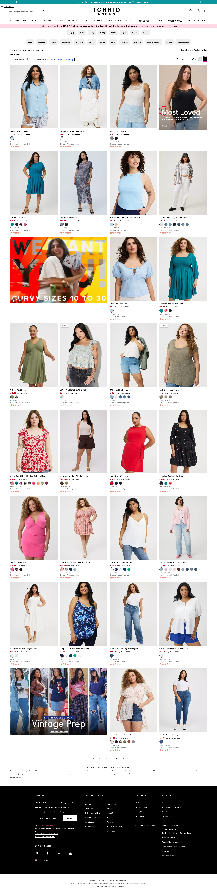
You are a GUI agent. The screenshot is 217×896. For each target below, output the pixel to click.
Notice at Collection (169, 855)
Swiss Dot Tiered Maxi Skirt (72, 131)
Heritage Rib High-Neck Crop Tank (125, 217)
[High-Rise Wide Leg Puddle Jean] (133, 614)
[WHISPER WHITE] (112, 138)
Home (12, 50)
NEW (34, 21)
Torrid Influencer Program (171, 807)
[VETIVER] (161, 397)
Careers (165, 803)
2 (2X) (102, 33)
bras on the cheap (57, 774)
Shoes (169, 42)
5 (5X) (135, 33)
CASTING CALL (175, 21)
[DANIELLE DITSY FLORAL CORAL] (62, 569)
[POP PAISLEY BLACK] (21, 224)
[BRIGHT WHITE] (161, 656)
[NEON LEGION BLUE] (112, 224)
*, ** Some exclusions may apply (108, 886)
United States (9, 7)
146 (192, 59)
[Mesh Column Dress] (83, 183)
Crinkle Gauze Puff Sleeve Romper (75, 562)
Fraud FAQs (111, 822)
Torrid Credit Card (141, 807)
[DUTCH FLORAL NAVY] (116, 569)
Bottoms (66, 42)
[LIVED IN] (161, 569)
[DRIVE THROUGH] (178, 224)
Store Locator (90, 822)
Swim (102, 42)
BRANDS (158, 21)
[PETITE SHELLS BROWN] (129, 741)
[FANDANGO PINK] (12, 569)
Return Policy (89, 826)
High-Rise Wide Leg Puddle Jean (124, 648)
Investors (165, 851)
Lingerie (137, 42)
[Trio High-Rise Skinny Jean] (183, 700)
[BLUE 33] (112, 397)
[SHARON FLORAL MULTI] (25, 483)
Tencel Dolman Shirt (19, 131)
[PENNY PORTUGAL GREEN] (124, 741)
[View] (205, 59)
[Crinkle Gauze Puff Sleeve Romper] (83, 527)
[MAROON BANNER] (46, 483)
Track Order (89, 808)
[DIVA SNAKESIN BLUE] (62, 224)
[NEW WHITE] (170, 569)
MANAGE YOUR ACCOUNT (45, 837)
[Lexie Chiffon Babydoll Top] (133, 700)
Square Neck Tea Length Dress (24, 648)
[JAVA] (62, 483)
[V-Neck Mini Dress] (34, 355)
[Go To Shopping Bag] (206, 10)
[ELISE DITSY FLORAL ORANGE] (38, 483)
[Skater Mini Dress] (34, 183)
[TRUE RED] (112, 483)
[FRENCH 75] (183, 569)
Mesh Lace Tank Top (119, 131)
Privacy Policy (167, 821)
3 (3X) (113, 33)
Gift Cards (138, 803)
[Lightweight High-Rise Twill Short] (83, 441)
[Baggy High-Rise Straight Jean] (183, 527)
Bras (113, 42)
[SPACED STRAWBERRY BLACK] (170, 310)
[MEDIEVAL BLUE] (116, 483)
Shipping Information (92, 817)
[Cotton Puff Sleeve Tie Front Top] (183, 614)
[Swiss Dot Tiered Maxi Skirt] (83, 96)
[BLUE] (112, 311)
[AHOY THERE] (170, 224)
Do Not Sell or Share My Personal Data (176, 833)
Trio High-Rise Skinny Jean (171, 734)
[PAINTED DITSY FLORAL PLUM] (25, 224)
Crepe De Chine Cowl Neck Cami (124, 562)
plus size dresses (198, 771)
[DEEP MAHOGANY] (178, 569)
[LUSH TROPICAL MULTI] (29, 483)
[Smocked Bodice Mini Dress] (183, 269)
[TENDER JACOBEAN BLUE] (16, 655)
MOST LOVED (143, 21)
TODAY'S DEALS (19, 21)
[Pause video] (13, 300)
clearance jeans (16, 774)
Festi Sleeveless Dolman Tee (171, 390)
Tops (30, 42)
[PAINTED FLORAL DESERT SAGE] (62, 397)
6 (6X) (145, 33)
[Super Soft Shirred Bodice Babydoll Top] (34, 441)
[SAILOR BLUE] (124, 569)
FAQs (109, 817)
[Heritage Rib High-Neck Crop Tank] (133, 183)
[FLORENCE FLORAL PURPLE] (21, 483)
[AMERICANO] (191, 569)
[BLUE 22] (124, 397)
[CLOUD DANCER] (62, 138)
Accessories (183, 42)
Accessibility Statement (170, 842)
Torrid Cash (138, 821)
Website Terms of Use (170, 825)
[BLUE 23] (120, 397)
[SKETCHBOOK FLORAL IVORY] (112, 742)
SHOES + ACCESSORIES (120, 21)
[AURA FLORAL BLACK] (16, 569)
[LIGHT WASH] (12, 138)
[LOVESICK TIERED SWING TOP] (83, 355)
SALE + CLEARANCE (196, 21)
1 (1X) (92, 33)
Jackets (79, 42)
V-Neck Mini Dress (18, 390)
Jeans (53, 42)
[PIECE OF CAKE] (187, 224)
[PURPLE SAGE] (133, 741)
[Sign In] (198, 11)
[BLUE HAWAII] (187, 569)
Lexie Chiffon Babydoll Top (121, 734)
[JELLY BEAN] (129, 569)
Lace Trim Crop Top (118, 303)
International (112, 804)
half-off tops (28, 774)
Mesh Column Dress (68, 217)
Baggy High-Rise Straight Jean (173, 562)
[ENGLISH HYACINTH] (166, 569)
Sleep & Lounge (154, 42)
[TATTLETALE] (112, 656)
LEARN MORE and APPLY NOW (46, 834)
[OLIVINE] (12, 397)
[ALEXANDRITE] (161, 311)
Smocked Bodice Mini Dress (171, 303)
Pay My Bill (138, 812)
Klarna (109, 808)
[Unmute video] (19, 300)
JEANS (85, 21)
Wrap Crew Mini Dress (119, 476)
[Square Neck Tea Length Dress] (34, 614)
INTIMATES (98, 21)
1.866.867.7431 (90, 804)
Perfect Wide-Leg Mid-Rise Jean (173, 217)
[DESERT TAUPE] (166, 397)
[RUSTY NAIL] (195, 569)
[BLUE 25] (129, 397)
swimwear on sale (40, 774)
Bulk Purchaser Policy (115, 826)
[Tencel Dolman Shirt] (34, 96)
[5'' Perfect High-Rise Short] (133, 355)
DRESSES (72, 21)
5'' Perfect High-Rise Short (121, 390)
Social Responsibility (169, 837)
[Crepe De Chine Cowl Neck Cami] (133, 527)
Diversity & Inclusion (169, 816)
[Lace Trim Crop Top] (133, 269)
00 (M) (71, 33)
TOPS (60, 21)
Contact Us (111, 831)
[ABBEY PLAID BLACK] (66, 569)
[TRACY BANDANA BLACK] (16, 397)
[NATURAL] (174, 569)
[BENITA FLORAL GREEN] (42, 483)
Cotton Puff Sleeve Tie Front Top (173, 648)
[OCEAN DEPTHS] (12, 224)
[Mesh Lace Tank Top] (133, 96)
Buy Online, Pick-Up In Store (144, 825)
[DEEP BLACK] (116, 138)
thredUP (110, 813)
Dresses (41, 42)
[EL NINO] (161, 742)
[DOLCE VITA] (166, 224)
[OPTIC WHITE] (161, 224)
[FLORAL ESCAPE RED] (166, 310)
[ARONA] (170, 397)
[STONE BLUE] (75, 569)
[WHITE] (116, 397)
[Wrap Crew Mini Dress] (133, 441)
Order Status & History (93, 813)
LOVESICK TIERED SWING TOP (73, 390)
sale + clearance (25, 50)
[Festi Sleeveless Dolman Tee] (183, 355)
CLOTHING (47, 21)
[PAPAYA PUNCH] (116, 224)
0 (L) (82, 33)
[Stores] (190, 11)
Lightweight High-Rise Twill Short (74, 476)
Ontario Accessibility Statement (173, 846)
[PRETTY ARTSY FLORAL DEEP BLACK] (120, 741)
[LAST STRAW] (174, 224)
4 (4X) (124, 33)
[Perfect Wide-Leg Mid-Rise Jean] (183, 183)
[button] (16, 2)
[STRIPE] (183, 224)
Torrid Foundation (168, 812)
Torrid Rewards (140, 816)
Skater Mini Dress (18, 217)
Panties (124, 42)
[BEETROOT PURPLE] (33, 483)
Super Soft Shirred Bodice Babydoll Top (27, 476)
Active (91, 42)
